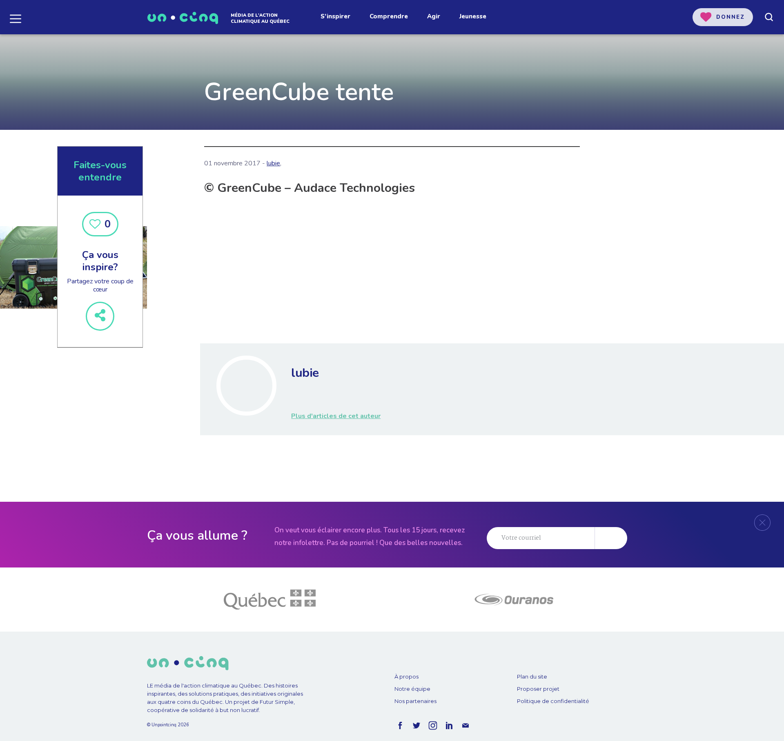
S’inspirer (335, 16)
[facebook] (400, 725)
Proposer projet (538, 688)
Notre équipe (412, 688)
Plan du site (532, 676)
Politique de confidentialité (553, 701)
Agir (433, 16)
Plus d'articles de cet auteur (336, 416)
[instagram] (433, 725)
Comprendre (389, 16)
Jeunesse (472, 16)
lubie (273, 163)
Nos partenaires (415, 701)
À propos (406, 676)
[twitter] (416, 725)
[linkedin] (449, 725)
